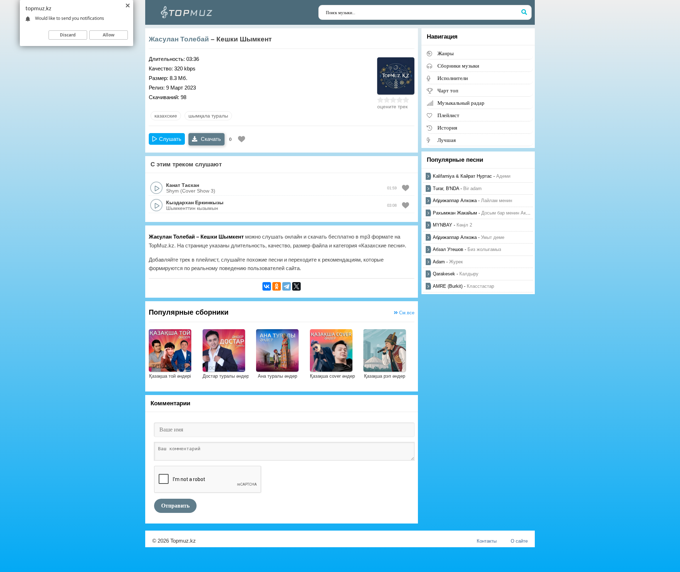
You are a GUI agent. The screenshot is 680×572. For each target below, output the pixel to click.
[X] (296, 286)
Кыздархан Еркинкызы (194, 202)
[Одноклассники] (276, 286)
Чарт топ (447, 90)
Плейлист (448, 115)
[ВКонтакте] (266, 286)
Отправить (175, 506)
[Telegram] (286, 286)
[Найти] (524, 12)
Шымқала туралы (208, 116)
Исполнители (452, 78)
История (447, 127)
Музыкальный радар (460, 102)
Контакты (487, 541)
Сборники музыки (458, 65)
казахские (165, 116)
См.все (406, 312)
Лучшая (446, 140)
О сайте (519, 541)
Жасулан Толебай (179, 39)
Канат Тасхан (182, 185)
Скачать (210, 139)
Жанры (445, 53)
